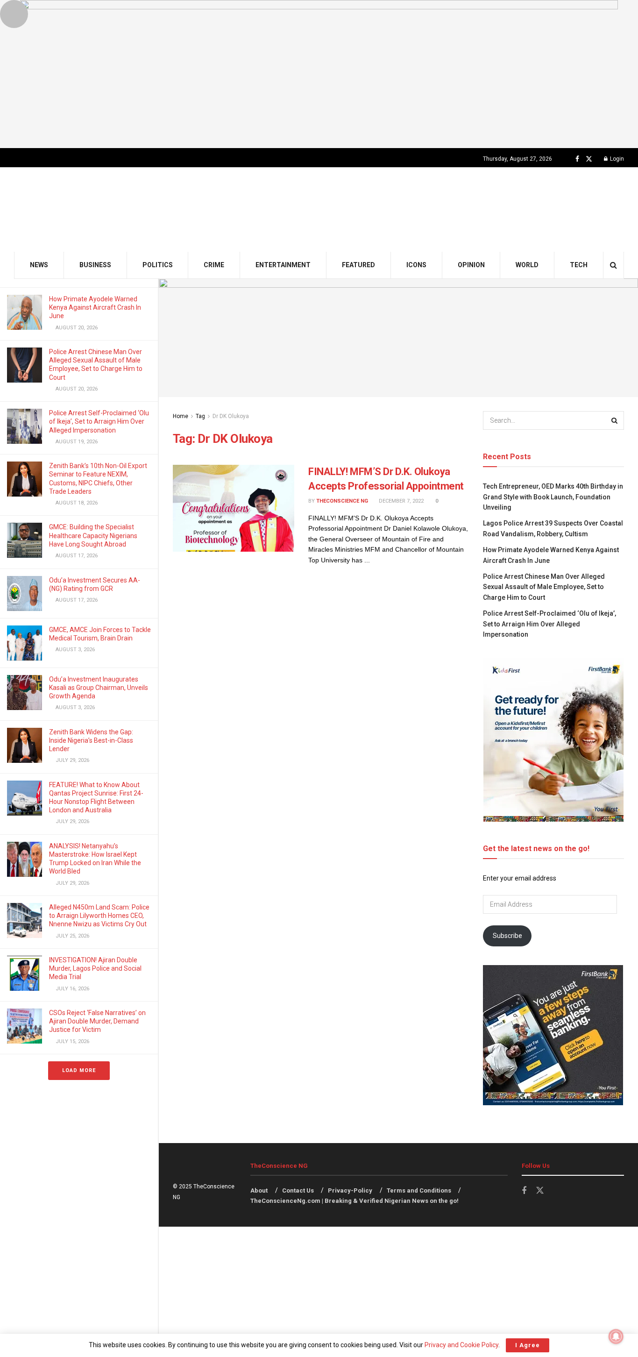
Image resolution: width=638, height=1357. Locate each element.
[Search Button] (613, 265)
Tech (579, 265)
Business (95, 265)
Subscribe (507, 935)
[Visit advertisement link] (319, 74)
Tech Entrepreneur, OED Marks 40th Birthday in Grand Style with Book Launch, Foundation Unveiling (553, 497)
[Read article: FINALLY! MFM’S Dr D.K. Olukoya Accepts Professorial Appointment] (233, 508)
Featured (358, 265)
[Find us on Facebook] (577, 159)
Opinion (471, 265)
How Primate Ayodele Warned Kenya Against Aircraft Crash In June (95, 307)
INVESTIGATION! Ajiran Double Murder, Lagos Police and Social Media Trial (95, 968)
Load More (79, 1070)
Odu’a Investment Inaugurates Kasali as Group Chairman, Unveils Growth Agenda (98, 687)
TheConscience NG (342, 501)
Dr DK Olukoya (231, 416)
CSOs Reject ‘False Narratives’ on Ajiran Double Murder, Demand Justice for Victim (97, 1021)
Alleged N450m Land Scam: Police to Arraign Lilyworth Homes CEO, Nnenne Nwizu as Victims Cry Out (99, 915)
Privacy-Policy (350, 1190)
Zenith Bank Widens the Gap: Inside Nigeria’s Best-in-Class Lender (91, 740)
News (39, 265)
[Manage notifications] (616, 1336)
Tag (200, 416)
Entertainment (283, 265)
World (527, 265)
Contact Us (298, 1190)
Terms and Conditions (419, 1190)
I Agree (527, 1345)
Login (616, 159)
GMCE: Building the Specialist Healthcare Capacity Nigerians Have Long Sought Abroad (93, 535)
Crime (214, 265)
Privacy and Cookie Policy (461, 1345)
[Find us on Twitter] (589, 159)
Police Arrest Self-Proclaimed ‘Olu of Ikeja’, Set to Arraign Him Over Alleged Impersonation (99, 421)
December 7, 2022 (400, 501)
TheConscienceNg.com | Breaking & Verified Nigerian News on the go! (354, 1200)
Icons (416, 265)
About (259, 1190)
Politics (157, 265)
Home (180, 416)
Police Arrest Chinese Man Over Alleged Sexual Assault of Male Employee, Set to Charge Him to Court (544, 587)
